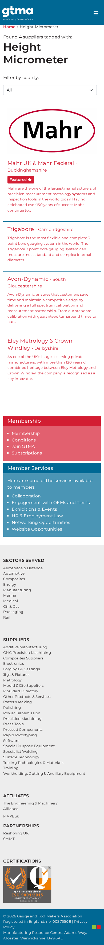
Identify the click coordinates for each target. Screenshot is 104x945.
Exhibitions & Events (34, 509)
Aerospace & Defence (23, 568)
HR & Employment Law (37, 515)
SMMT (9, 839)
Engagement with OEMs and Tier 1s (51, 502)
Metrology (12, 680)
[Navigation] (96, 14)
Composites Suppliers (23, 658)
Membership (26, 433)
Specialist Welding (20, 751)
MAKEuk (11, 816)
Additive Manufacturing (25, 647)
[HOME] (18, 13)
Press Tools (13, 724)
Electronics (13, 663)
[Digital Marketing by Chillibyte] (96, 927)
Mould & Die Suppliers (23, 685)
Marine (9, 595)
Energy (9, 584)
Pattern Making (17, 702)
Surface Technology (21, 757)
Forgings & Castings (21, 669)
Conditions (24, 440)
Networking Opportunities (41, 522)
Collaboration (26, 495)
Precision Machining (22, 718)
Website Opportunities (37, 529)
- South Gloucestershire (51, 300)
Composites (14, 579)
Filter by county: (21, 77)
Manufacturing (17, 590)
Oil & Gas (11, 606)
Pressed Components (23, 729)
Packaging (13, 612)
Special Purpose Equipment (29, 746)
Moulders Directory (20, 691)
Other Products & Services (27, 696)
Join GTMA (23, 446)
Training (10, 768)
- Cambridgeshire (49, 244)
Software (11, 740)
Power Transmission (22, 713)
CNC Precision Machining (27, 652)
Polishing (12, 707)
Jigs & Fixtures (16, 674)
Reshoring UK (16, 833)
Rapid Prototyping (20, 735)
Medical (10, 601)
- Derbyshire (51, 359)
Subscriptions (27, 453)
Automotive (14, 573)
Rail (6, 617)
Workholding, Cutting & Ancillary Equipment (44, 773)
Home (9, 26)
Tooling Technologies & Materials (33, 762)
